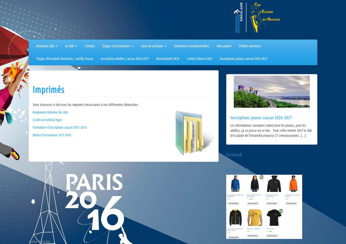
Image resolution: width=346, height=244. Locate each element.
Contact (90, 46)
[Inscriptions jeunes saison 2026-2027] (271, 91)
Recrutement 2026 (168, 59)
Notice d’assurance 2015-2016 (52, 135)
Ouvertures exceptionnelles (191, 46)
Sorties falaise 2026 (199, 59)
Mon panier (224, 46)
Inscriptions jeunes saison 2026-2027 (243, 59)
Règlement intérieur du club (50, 112)
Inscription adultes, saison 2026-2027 (125, 59)
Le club (70, 46)
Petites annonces (250, 46)
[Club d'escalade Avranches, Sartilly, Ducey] (48, 21)
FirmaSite (44, 241)
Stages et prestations (116, 46)
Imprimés (48, 89)
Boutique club (45, 46)
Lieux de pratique (152, 46)
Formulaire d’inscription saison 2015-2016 (60, 127)
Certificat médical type (47, 120)
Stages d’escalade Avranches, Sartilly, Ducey (64, 59)
